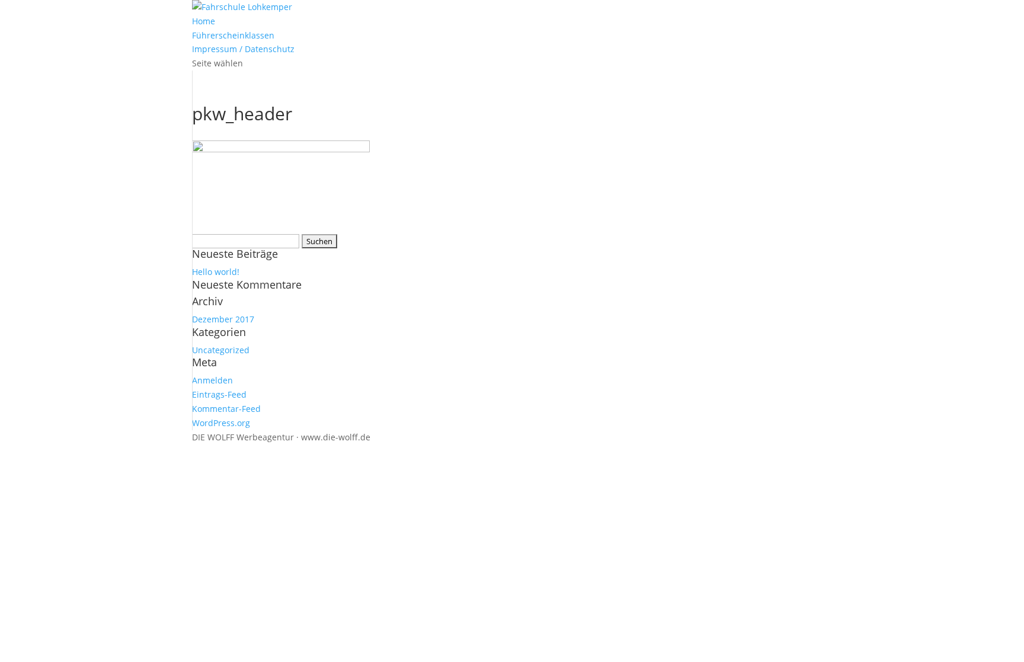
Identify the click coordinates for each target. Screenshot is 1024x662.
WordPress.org (221, 422)
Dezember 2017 (223, 319)
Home (203, 21)
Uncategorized (220, 350)
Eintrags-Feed (219, 394)
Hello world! (215, 271)
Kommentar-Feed (226, 408)
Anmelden (212, 380)
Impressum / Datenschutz (243, 49)
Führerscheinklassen (233, 35)
